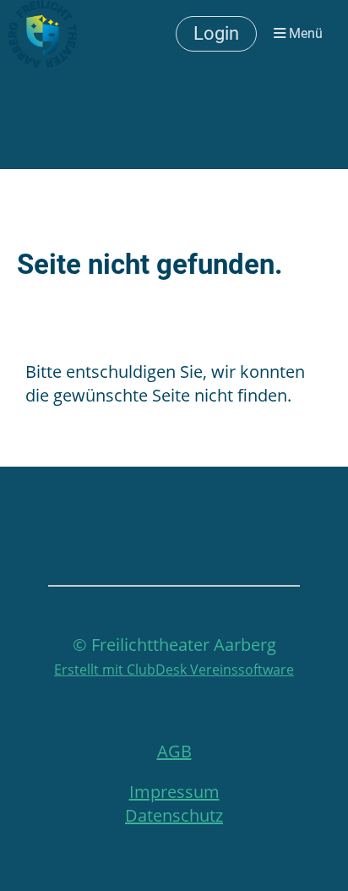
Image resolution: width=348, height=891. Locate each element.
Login (216, 33)
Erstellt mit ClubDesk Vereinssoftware (174, 669)
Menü (304, 33)
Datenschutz (174, 815)
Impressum (174, 791)
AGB (174, 751)
